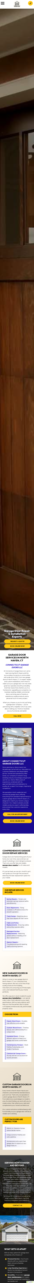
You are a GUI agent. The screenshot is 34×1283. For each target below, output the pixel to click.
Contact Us (17, 1205)
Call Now (17, 716)
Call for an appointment (17, 814)
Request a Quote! (17, 641)
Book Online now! (17, 646)
